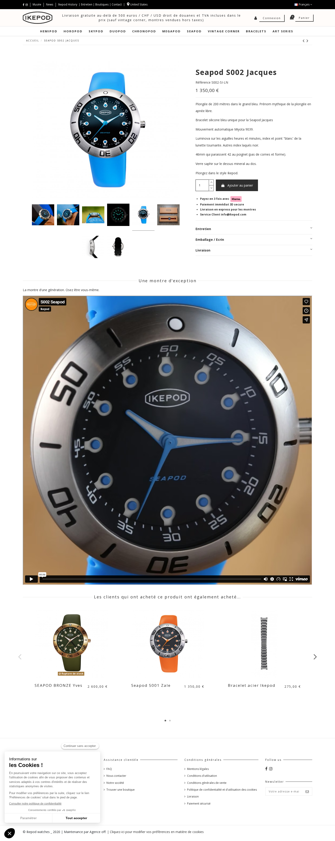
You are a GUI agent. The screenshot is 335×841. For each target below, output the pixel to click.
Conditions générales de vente (207, 783)
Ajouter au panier (240, 185)
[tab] (254, 229)
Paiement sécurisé (199, 803)
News (49, 4)
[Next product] (308, 40)
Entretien (86, 4)
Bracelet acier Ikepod (252, 685)
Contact (117, 4)
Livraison (203, 250)
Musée (37, 4)
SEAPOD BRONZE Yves (58, 685)
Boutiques (102, 4)
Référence (203, 82)
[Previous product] (305, 40)
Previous (20, 656)
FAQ (109, 769)
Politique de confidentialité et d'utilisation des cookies (222, 790)
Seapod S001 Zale (151, 685)
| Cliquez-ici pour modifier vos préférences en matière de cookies (155, 832)
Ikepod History (68, 4)
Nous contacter (116, 776)
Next (315, 656)
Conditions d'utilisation (202, 776)
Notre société (115, 783)
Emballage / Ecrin (210, 239)
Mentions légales (198, 769)
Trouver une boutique (120, 790)
